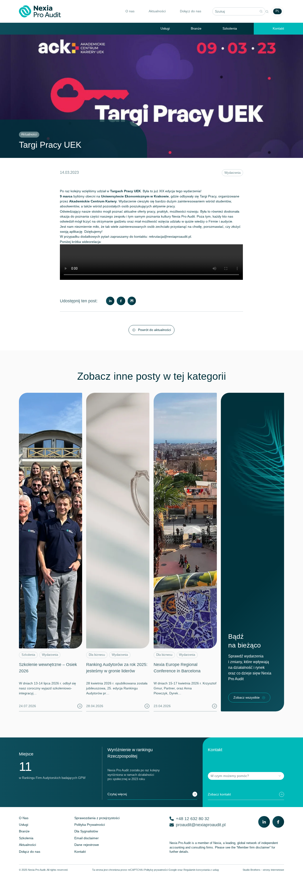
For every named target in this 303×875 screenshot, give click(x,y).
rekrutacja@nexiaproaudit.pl (170, 236)
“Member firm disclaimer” (253, 847)
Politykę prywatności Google (160, 869)
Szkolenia (230, 28)
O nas (129, 11)
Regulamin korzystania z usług (201, 869)
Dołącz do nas (190, 11)
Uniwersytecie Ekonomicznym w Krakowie (135, 196)
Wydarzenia (232, 172)
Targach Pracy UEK (125, 191)
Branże (196, 28)
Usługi (165, 28)
